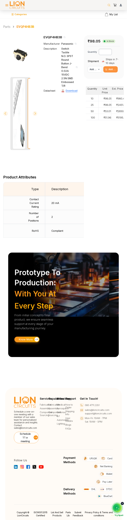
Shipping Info (69, 413)
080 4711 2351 (92, 405)
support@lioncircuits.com (98, 413)
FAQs (68, 428)
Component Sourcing (46, 414)
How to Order (69, 406)
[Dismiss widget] (122, 503)
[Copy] (64, 37)
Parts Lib (68, 514)
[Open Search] (109, 5)
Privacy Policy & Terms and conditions (99, 514)
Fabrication (45, 404)
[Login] (120, 5)
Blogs (68, 424)
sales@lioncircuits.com (25, 428)
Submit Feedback (78, 514)
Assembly (45, 408)
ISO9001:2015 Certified (40, 514)
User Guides (69, 420)
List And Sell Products (57, 514)
